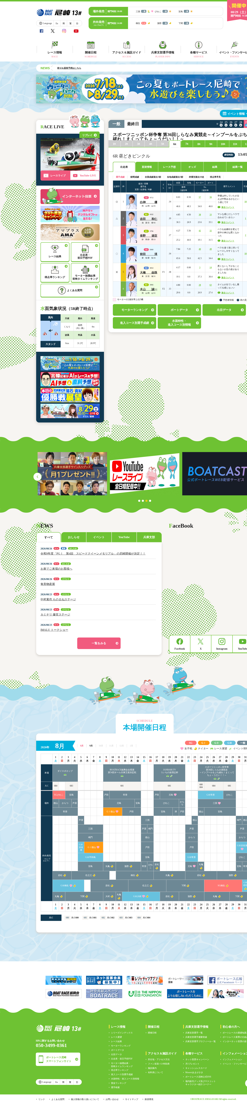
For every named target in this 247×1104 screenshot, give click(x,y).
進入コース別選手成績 (122, 1074)
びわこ (229, 795)
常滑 (125, 795)
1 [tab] (139, 501)
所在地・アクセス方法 (159, 1059)
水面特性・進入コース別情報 (125, 1078)
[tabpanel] (144, 473)
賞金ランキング (118, 1083)
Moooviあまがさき (194, 1072)
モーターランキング (121, 1045)
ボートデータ (117, 1050)
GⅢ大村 (137, 896)
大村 (107, 896)
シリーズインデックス (122, 1032)
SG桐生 (221, 885)
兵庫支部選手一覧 (194, 1032)
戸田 (106, 795)
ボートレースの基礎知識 (234, 1032)
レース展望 (116, 1037)
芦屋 (75, 803)
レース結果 (116, 1041)
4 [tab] (150, 501)
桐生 (133, 875)
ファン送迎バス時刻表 (159, 1064)
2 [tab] (143, 501)
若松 (157, 864)
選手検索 (115, 1087)
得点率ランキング (119, 1070)
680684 (201, 785)
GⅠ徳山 (111, 811)
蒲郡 (126, 866)
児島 (171, 795)
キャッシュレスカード (196, 1068)
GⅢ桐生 (65, 885)
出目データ (116, 1054)
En (57, 23)
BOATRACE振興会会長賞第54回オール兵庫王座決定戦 (122, 771)
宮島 (71, 795)
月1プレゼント (192, 1064)
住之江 (88, 875)
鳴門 (239, 820)
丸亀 (107, 866)
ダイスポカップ (65, 771)
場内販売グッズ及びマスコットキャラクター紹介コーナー (200, 1083)
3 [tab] (146, 501)
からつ (65, 803)
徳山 (56, 803)
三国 (215, 803)
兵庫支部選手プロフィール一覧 (200, 1041)
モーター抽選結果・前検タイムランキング (122, 1065)
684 (55, 786)
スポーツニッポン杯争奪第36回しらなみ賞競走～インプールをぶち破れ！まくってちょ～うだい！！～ (216, 771)
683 (71, 786)
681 (122, 786)
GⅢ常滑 (210, 795)
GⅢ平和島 (90, 857)
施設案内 (152, 1068)
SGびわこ (58, 795)
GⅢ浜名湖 (81, 847)
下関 (183, 885)
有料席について (155, 1072)
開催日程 (152, 1032)
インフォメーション (232, 1059)
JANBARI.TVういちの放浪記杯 (169, 771)
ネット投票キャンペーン (197, 1059)
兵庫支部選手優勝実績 (196, 1037)
